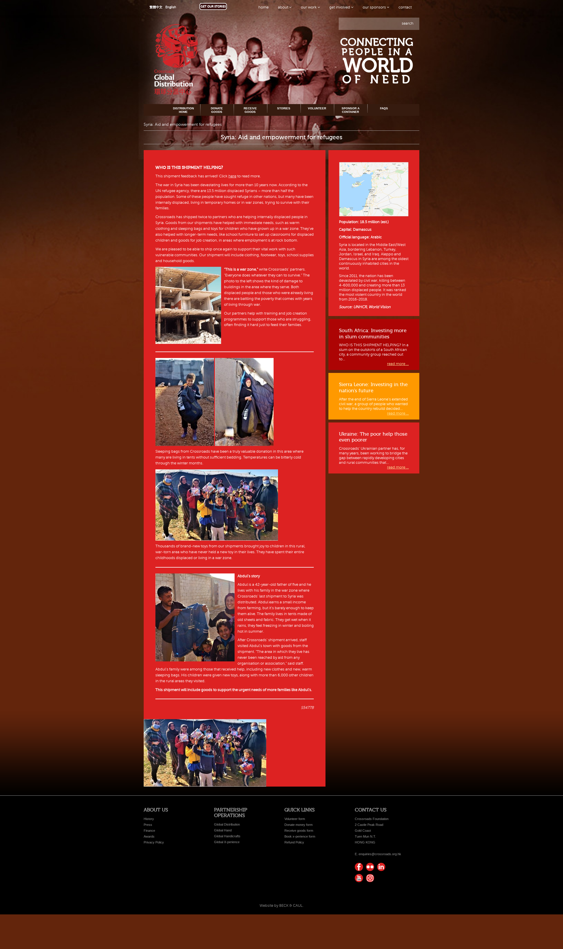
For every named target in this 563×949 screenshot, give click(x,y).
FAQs (384, 108)
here (232, 176)
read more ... (398, 364)
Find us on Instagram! (370, 878)
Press (148, 824)
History (149, 819)
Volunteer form (294, 819)
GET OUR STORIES (213, 6)
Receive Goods (250, 110)
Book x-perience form (299, 836)
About (283, 7)
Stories (283, 108)
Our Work (309, 7)
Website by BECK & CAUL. (281, 906)
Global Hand (223, 830)
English (170, 7)
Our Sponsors (375, 7)
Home (263, 7)
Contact (405, 7)
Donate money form (298, 824)
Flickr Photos (370, 867)
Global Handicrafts (227, 836)
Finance (149, 830)
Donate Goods (217, 110)
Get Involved (340, 7)
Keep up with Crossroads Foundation (381, 867)
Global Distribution (227, 824)
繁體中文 (156, 7)
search (407, 23)
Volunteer (317, 108)
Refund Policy (294, 842)
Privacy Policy (154, 842)
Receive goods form (298, 830)
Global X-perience (227, 842)
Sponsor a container (350, 110)
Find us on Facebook (359, 867)
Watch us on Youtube (359, 878)
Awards (149, 836)
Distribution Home (183, 110)
